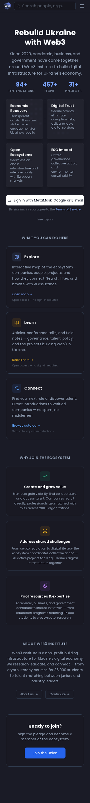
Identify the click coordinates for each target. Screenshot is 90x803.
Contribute (58, 694)
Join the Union (45, 753)
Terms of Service (68, 209)
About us (27, 694)
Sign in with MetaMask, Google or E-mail (48, 200)
